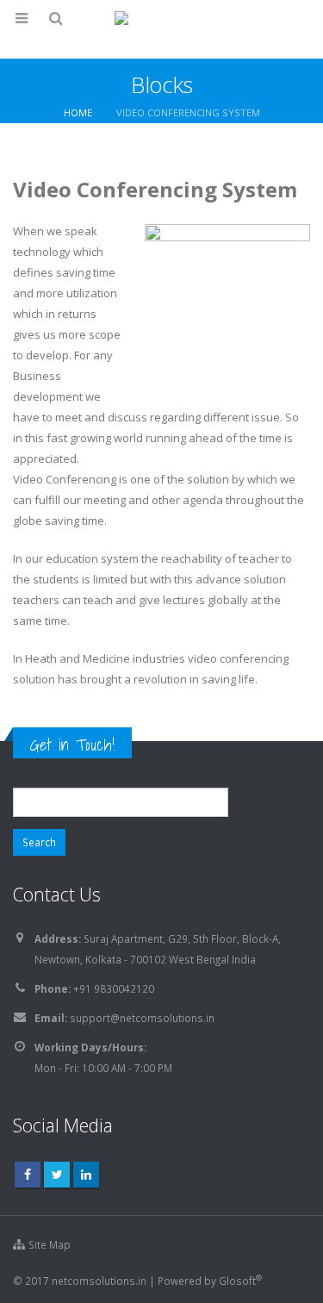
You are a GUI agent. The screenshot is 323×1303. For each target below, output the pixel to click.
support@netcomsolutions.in (142, 1018)
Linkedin (86, 1175)
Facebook (27, 1175)
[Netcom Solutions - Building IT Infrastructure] (162, 28)
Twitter (57, 1175)
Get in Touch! (72, 744)
